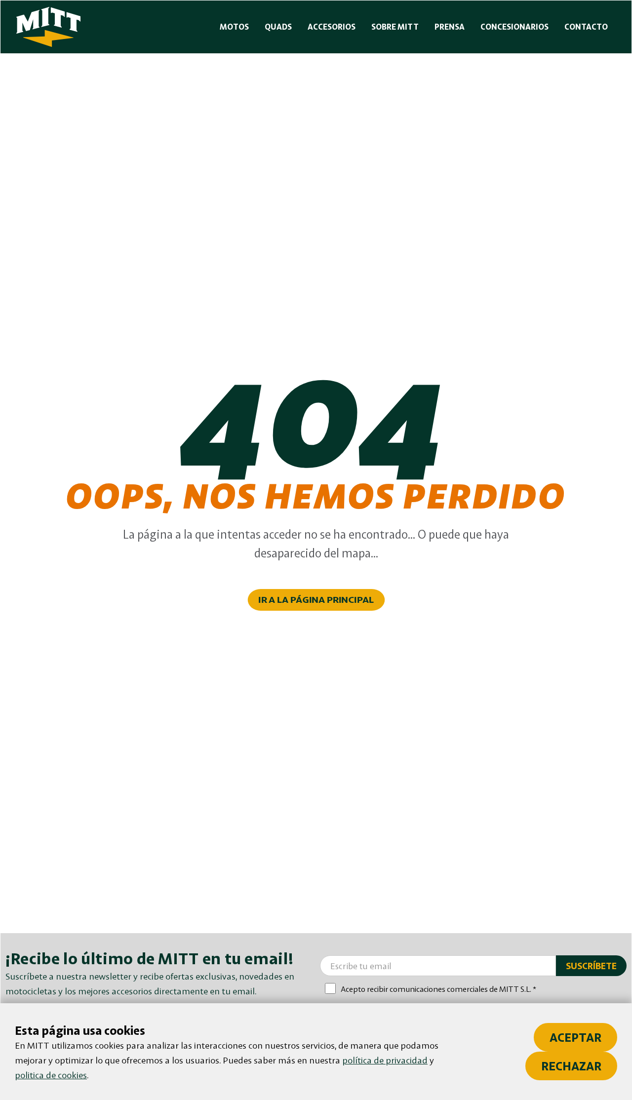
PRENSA (449, 27)
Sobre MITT (395, 27)
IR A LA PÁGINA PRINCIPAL (316, 599)
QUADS (278, 27)
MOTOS (234, 27)
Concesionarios (514, 27)
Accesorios (332, 27)
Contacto (586, 27)
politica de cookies (51, 1075)
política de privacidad (385, 1060)
